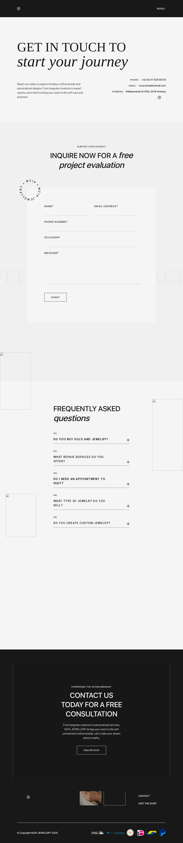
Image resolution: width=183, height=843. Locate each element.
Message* (51, 253)
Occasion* (52, 237)
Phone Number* (56, 221)
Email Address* (106, 206)
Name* (49, 206)
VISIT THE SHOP (147, 803)
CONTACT (144, 795)
